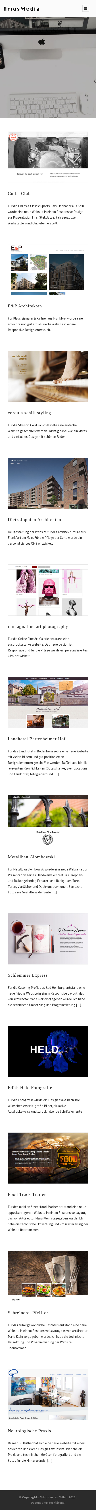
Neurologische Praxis (29, 1430)
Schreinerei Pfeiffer (28, 1312)
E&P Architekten (25, 305)
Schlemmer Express (28, 975)
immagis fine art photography (38, 626)
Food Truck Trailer (27, 1194)
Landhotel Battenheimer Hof (37, 738)
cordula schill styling (29, 412)
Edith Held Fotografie (30, 1087)
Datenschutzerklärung (48, 1503)
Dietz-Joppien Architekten (34, 519)
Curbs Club (19, 193)
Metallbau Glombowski (31, 856)
